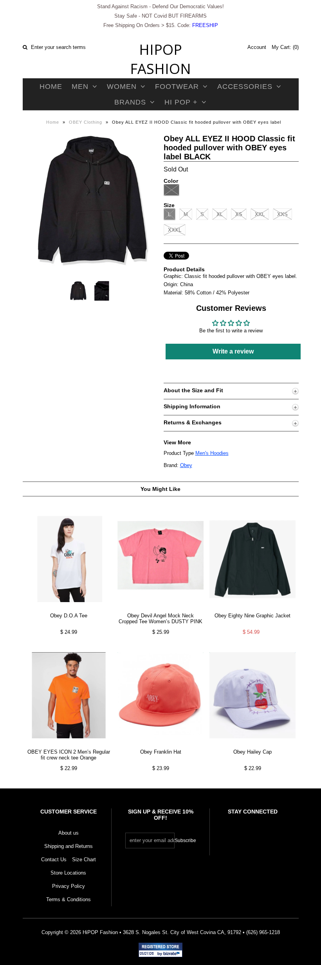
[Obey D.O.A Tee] (68, 608)
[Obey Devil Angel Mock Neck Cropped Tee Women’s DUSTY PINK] (160, 608)
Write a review (233, 351)
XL (219, 214)
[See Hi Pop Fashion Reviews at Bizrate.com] (160, 950)
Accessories (244, 86)
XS (238, 214)
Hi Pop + (181, 102)
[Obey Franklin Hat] (160, 744)
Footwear (177, 86)
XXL (260, 214)
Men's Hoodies (212, 453)
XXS (282, 214)
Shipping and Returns (68, 846)
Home (51, 86)
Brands (130, 102)
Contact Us (54, 859)
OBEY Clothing (85, 122)
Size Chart (84, 859)
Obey (186, 465)
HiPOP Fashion (160, 59)
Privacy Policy (68, 886)
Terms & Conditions (68, 899)
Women (122, 86)
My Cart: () (285, 47)
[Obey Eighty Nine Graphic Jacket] (252, 608)
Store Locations (68, 873)
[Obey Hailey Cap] (252, 744)
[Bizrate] (172, 954)
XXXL (174, 230)
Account (256, 47)
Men (80, 86)
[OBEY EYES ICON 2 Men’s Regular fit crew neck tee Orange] (68, 744)
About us (68, 833)
